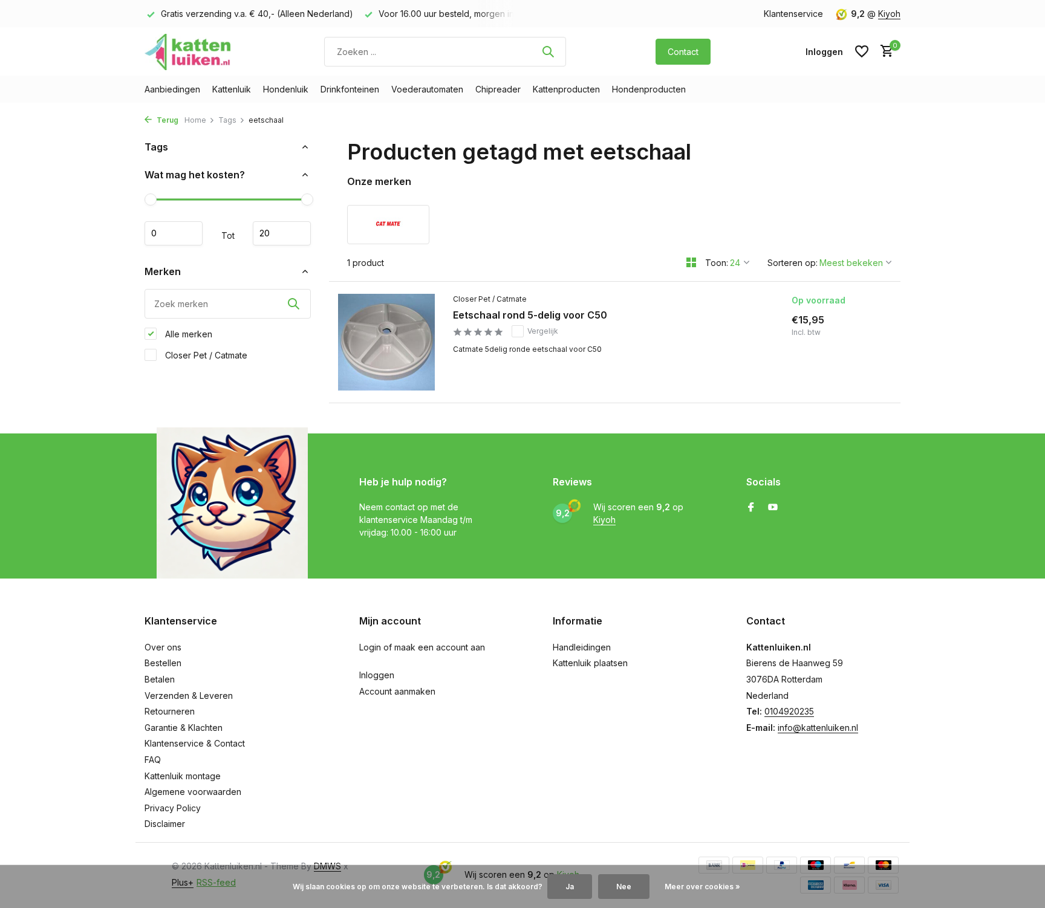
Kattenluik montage (183, 776)
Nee (623, 886)
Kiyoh (889, 13)
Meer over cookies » (702, 886)
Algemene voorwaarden (193, 791)
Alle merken (187, 333)
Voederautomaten (427, 89)
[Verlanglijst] (861, 51)
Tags (227, 120)
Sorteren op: (792, 263)
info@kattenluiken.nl (818, 727)
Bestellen (163, 663)
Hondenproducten (649, 89)
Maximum (282, 233)
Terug (166, 120)
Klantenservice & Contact (195, 743)
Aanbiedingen (172, 89)
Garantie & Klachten (184, 727)
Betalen (160, 679)
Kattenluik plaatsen (590, 663)
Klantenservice (793, 13)
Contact (683, 52)
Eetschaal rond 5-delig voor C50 (530, 315)
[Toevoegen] (848, 384)
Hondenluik (285, 89)
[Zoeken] (548, 51)
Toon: (716, 263)
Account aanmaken (397, 691)
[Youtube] (773, 508)
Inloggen (376, 675)
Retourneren (170, 711)
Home (195, 120)
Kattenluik (231, 89)
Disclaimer (165, 824)
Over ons (163, 647)
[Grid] (691, 262)
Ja (569, 886)
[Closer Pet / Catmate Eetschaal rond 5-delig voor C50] (386, 342)
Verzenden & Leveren (189, 695)
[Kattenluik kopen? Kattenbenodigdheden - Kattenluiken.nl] (190, 51)
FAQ (153, 759)
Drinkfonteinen (350, 89)
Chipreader (498, 89)
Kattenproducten (566, 89)
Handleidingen (582, 647)
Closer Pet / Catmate (205, 354)
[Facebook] (751, 508)
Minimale (174, 233)
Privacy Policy (173, 808)
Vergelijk (542, 331)
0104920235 (789, 711)
